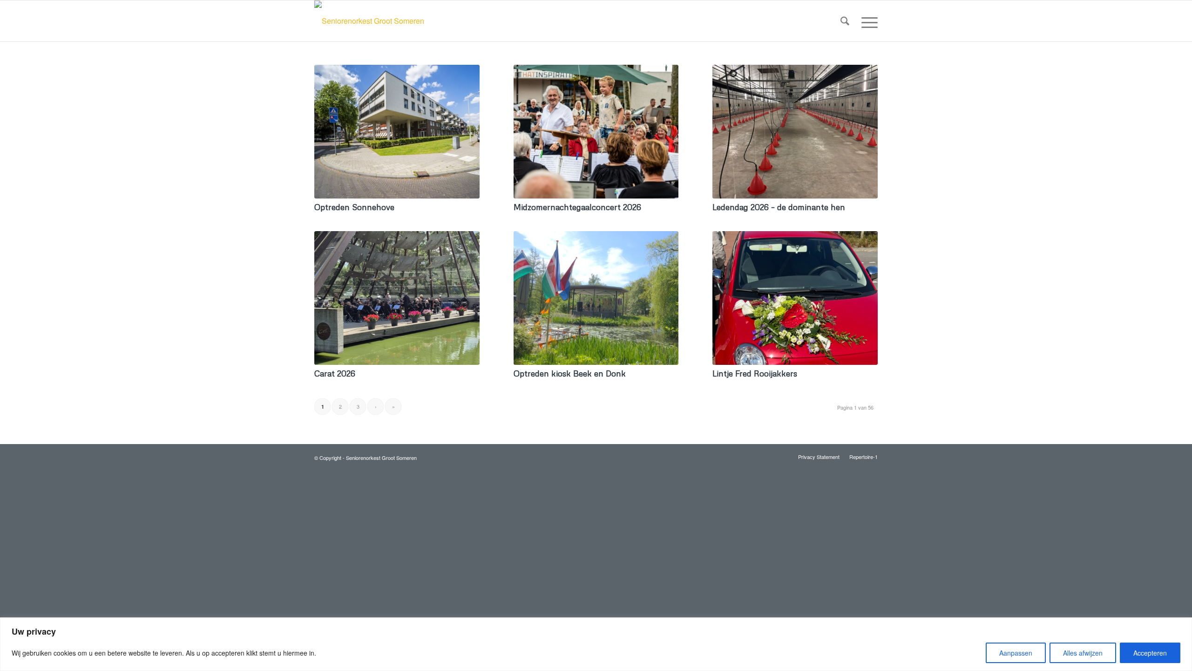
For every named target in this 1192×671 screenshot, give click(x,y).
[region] (596, 644)
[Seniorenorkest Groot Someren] (369, 20)
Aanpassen (1015, 652)
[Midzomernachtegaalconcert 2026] (596, 132)
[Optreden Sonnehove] (397, 132)
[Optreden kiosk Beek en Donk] (596, 298)
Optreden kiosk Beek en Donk (570, 373)
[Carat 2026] (397, 298)
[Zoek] (844, 20)
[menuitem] (844, 20)
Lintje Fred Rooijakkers (754, 373)
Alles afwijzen (1083, 652)
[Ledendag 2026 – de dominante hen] (795, 132)
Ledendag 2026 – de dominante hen (778, 207)
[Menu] (866, 20)
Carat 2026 (334, 373)
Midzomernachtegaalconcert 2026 (577, 207)
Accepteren (1150, 652)
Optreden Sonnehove (354, 207)
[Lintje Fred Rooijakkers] (795, 298)
